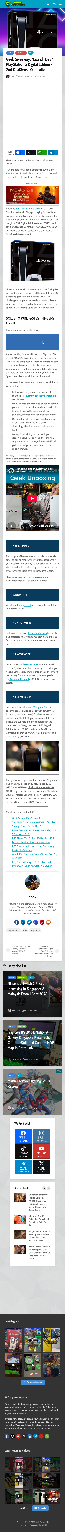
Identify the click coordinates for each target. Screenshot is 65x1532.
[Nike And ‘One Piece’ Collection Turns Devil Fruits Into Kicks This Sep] (20, 1219)
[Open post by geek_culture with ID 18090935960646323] (13, 1365)
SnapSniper (16, 1059)
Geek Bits (21, 978)
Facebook (40, 395)
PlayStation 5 (13, 173)
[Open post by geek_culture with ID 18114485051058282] (32, 1365)
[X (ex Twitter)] (24, 1436)
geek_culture (13, 1331)
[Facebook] (16, 922)
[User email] (48, 922)
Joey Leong (16, 1108)
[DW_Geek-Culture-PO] (32, 195)
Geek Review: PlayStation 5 (26, 818)
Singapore (35, 930)
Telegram (29, 395)
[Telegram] (29, 922)
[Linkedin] (23, 922)
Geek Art (21, 1026)
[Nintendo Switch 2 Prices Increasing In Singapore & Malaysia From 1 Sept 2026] (32, 994)
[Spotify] (47, 1436)
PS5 (30, 53)
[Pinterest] (42, 922)
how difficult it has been (28, 208)
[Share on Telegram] (53, 152)
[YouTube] (18, 1436)
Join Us (44, 1525)
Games (10, 53)
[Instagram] (35, 922)
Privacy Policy (23, 1525)
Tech (31, 978)
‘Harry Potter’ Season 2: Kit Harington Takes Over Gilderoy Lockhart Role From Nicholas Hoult (39, 1252)
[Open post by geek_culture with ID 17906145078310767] (13, 1340)
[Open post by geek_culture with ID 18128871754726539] (51, 1340)
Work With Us (35, 1525)
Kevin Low (16, 1010)
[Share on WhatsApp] (42, 152)
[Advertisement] (32, 113)
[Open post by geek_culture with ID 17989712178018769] (51, 1365)
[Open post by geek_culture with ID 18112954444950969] (32, 1340)
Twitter (20, 399)
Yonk (12, 76)
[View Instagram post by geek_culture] (20, 1350)
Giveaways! (21, 53)
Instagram (51, 395)
